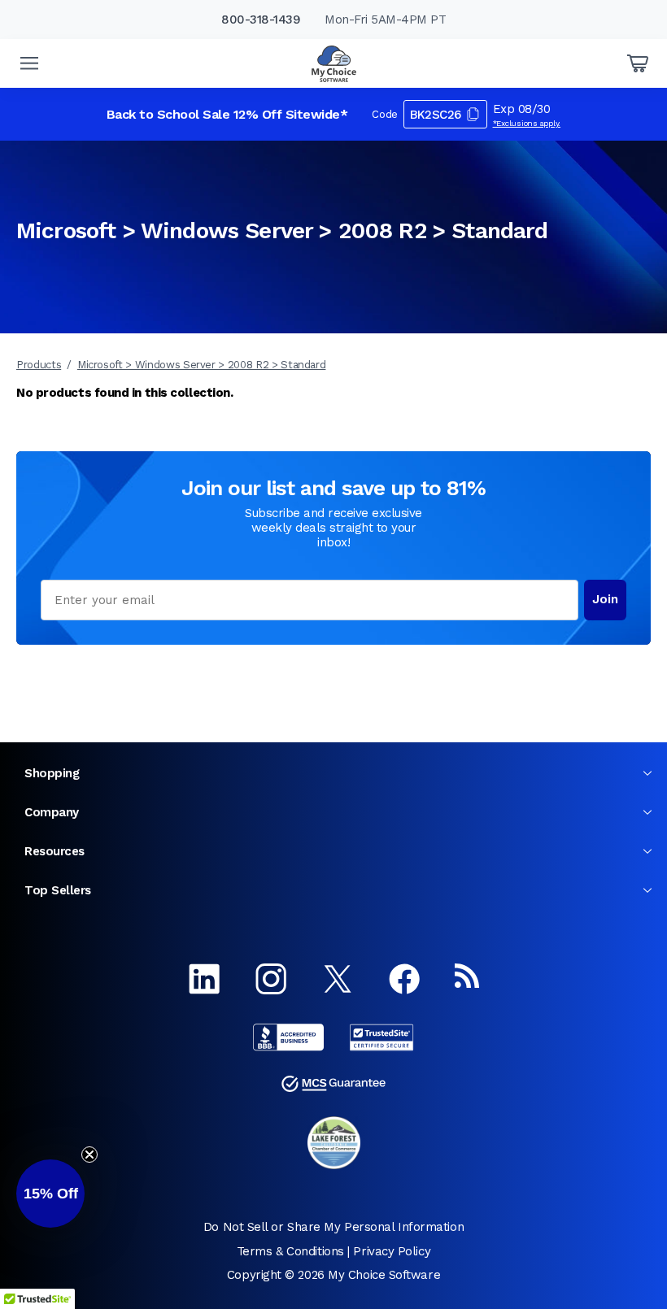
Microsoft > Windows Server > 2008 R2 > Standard (201, 365)
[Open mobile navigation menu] (29, 63)
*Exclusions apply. (527, 123)
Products (38, 365)
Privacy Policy (391, 1251)
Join (605, 599)
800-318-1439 (260, 19)
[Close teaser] (89, 1154)
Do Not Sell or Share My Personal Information (333, 1227)
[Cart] (638, 63)
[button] (50, 1193)
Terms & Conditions (290, 1251)
